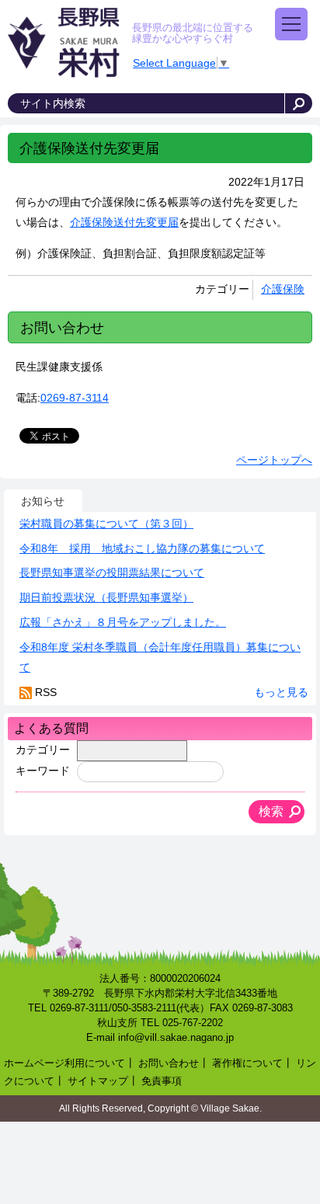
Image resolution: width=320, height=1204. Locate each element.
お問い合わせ (168, 1063)
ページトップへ (274, 460)
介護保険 (282, 289)
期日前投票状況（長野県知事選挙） (106, 597)
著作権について (247, 1063)
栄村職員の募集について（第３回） (106, 523)
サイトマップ (98, 1081)
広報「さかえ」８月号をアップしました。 (122, 622)
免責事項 (161, 1081)
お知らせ (42, 501)
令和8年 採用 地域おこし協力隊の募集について (142, 548)
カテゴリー (43, 749)
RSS (46, 692)
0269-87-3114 (74, 397)
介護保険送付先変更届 (124, 222)
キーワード (43, 770)
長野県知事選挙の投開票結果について (111, 572)
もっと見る (281, 692)
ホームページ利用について (64, 1063)
